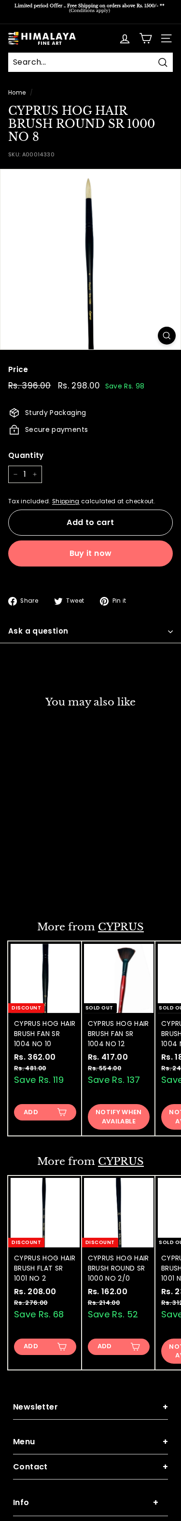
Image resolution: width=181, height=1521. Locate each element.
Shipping (66, 501)
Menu (90, 1442)
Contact (90, 1467)
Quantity (26, 455)
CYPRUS (121, 927)
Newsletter (90, 1407)
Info (85, 1502)
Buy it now (91, 553)
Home (17, 93)
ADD (31, 886)
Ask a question (38, 631)
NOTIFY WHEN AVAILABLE (119, 1116)
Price (18, 369)
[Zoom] (167, 336)
